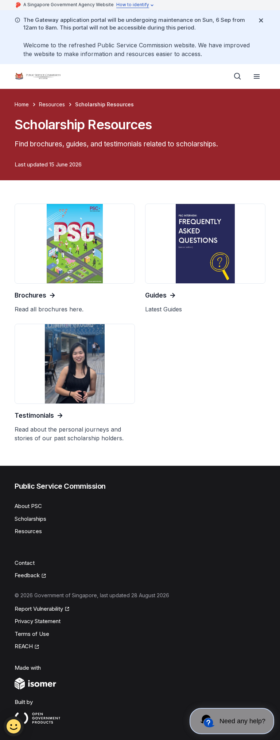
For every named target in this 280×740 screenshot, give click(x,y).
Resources (52, 104)
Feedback (30, 576)
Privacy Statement (38, 621)
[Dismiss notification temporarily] (261, 20)
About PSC (28, 506)
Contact (25, 562)
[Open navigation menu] (256, 76)
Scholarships (30, 518)
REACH (27, 647)
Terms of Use (32, 633)
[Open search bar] (237, 76)
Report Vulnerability (39, 609)
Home (22, 104)
